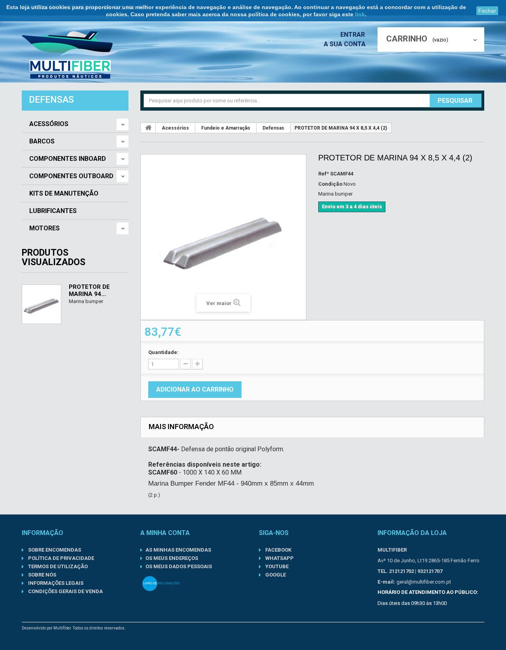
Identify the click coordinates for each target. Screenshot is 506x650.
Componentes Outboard (71, 176)
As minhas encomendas (178, 550)
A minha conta (165, 533)
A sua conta (345, 44)
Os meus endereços (171, 558)
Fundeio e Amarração (225, 128)
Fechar (487, 11)
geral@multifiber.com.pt (423, 582)
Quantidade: (163, 352)
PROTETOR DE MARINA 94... (89, 290)
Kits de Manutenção (63, 193)
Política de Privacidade (60, 558)
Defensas (273, 128)
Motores (44, 228)
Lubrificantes (53, 211)
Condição (330, 184)
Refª (323, 174)
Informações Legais (55, 583)
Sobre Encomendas (54, 550)
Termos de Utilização (57, 566)
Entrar (353, 34)
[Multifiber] (70, 55)
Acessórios (48, 124)
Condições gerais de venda (65, 591)
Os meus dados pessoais (178, 566)
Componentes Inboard (67, 158)
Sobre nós (41, 575)
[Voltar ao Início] (148, 127)
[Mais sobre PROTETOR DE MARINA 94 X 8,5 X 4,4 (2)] (41, 304)
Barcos (42, 141)
